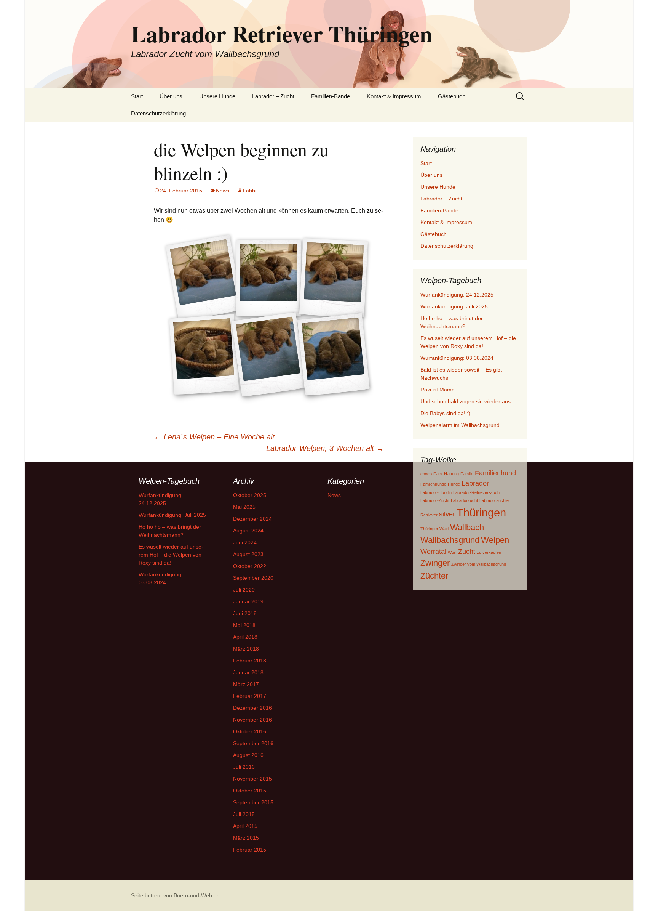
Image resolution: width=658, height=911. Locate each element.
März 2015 (246, 838)
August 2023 (248, 554)
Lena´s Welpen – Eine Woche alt (214, 437)
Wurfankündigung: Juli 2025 (454, 306)
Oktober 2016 (249, 731)
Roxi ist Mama (437, 390)
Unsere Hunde (217, 96)
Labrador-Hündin (436, 492)
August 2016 (248, 755)
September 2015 (253, 802)
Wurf (452, 552)
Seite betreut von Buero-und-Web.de (175, 895)
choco (426, 474)
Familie (466, 474)
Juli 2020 (244, 590)
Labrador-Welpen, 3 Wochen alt (325, 448)
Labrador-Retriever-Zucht (477, 492)
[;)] (333, 278)
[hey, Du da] (269, 354)
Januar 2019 (248, 601)
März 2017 (246, 684)
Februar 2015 (249, 850)
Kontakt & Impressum (394, 96)
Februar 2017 (249, 696)
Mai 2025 (244, 507)
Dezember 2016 (252, 708)
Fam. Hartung (446, 474)
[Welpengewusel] (333, 354)
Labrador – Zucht (273, 96)
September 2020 (253, 578)
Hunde (454, 484)
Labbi (249, 191)
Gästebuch (451, 96)
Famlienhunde (433, 484)
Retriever (429, 515)
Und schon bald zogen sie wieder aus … (468, 401)
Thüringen (481, 512)
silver (447, 514)
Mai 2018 (244, 625)
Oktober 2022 (249, 566)
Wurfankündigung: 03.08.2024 (457, 358)
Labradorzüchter (494, 500)
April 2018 (245, 637)
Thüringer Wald (434, 528)
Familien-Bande (330, 96)
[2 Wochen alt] (268, 278)
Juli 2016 (244, 767)
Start (137, 96)
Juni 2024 (245, 542)
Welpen (495, 540)
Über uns (171, 96)
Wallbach (467, 527)
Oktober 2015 (249, 791)
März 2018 (246, 649)
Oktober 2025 (249, 495)
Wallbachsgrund (449, 540)
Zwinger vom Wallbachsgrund (478, 564)
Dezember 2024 (252, 519)
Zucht (466, 551)
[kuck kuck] (204, 354)
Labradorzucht (464, 500)
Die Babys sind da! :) (445, 413)
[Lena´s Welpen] (204, 278)
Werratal (433, 551)
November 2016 (252, 720)
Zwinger (435, 563)
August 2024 (248, 531)
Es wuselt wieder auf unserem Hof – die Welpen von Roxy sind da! (171, 555)
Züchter (434, 576)
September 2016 (253, 743)
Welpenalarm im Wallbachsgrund (460, 425)
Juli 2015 (244, 814)
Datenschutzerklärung (158, 113)
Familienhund (495, 473)
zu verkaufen (489, 552)
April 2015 (245, 826)
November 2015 (252, 779)
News (222, 191)
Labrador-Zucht (434, 500)
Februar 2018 (249, 661)
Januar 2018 (248, 672)
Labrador (475, 483)
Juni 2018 (245, 613)
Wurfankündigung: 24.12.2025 (457, 295)
